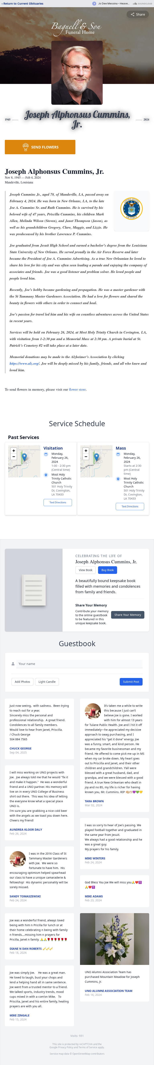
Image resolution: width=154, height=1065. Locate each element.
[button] (24, 457)
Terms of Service (88, 1047)
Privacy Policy (65, 1047)
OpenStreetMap (81, 1053)
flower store (77, 389)
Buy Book (107, 570)
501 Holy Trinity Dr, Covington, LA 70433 (62, 490)
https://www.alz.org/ (24, 363)
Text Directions (58, 502)
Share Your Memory (127, 615)
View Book (85, 570)
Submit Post (131, 682)
